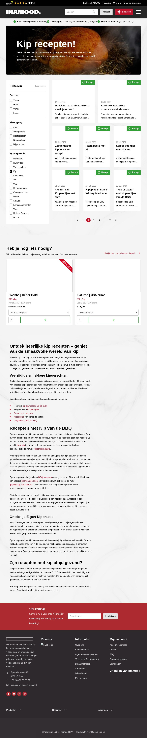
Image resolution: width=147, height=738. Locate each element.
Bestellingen (115, 664)
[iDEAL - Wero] (49, 724)
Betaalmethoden (82, 664)
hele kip (21, 445)
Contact (113, 649)
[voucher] (91, 724)
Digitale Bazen (98, 732)
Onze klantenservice (132, 3)
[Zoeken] (94, 12)
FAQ (112, 654)
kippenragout (33, 409)
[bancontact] (70, 724)
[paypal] (77, 724)
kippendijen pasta (42, 449)
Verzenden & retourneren (87, 659)
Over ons (117, 3)
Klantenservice (82, 649)
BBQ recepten (45, 477)
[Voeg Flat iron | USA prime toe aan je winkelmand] (114, 320)
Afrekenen (80, 668)
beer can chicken (30, 481)
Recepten (107, 3)
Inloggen (106, 11)
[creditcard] (63, 724)
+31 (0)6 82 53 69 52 (20, 680)
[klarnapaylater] (56, 724)
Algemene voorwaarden (86, 654)
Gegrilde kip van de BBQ (25, 420)
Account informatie (118, 645)
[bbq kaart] (97, 724)
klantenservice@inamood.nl (24, 685)
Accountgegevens (118, 659)
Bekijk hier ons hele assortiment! (120, 253)
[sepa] (84, 724)
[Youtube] (14, 694)
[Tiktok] (25, 694)
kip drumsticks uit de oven (35, 406)
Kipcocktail (19, 417)
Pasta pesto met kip (23, 413)
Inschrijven (110, 616)
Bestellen (126, 11)
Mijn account (81, 678)
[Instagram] (19, 694)
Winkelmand (81, 673)
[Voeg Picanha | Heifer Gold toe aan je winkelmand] (45, 320)
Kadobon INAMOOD (91, 3)
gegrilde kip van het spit (21, 484)
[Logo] (23, 12)
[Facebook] (8, 694)
